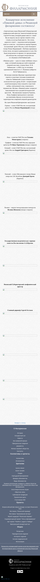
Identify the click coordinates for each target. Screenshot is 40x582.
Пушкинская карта (20, 497)
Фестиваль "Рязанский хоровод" (20, 511)
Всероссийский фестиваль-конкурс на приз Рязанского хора (20, 508)
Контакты (20, 451)
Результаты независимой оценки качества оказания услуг (20, 546)
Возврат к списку (20, 423)
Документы (20, 446)
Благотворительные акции (20, 489)
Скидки (20, 473)
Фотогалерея (20, 541)
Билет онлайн (20, 471)
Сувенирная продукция (20, 495)
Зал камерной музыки (20, 441)
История (20, 433)
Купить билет (20, 468)
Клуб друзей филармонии (20, 476)
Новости (20, 438)
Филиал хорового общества (20, 448)
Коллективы (20, 458)
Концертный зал (20, 436)
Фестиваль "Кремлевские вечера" (20, 514)
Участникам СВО (20, 500)
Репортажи (20, 531)
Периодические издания (20, 534)
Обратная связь (20, 492)
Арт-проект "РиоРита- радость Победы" (20, 521)
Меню (7, 14)
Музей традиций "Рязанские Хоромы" (20, 516)
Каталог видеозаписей (20, 539)
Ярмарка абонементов (20, 478)
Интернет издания (20, 536)
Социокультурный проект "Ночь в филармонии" (20, 519)
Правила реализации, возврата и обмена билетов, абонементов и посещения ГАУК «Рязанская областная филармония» (20, 485)
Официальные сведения (20, 443)
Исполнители (20, 461)
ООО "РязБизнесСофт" (25, 565)
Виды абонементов (20, 481)
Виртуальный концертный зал (20, 524)
